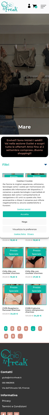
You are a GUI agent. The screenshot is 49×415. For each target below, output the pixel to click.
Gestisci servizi (23, 209)
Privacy (30, 234)
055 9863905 (8, 383)
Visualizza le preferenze (25, 229)
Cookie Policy (20, 234)
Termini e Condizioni (14, 406)
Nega (24, 221)
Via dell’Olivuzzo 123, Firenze (16, 388)
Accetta (25, 214)
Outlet (30, 143)
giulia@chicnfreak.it (12, 377)
